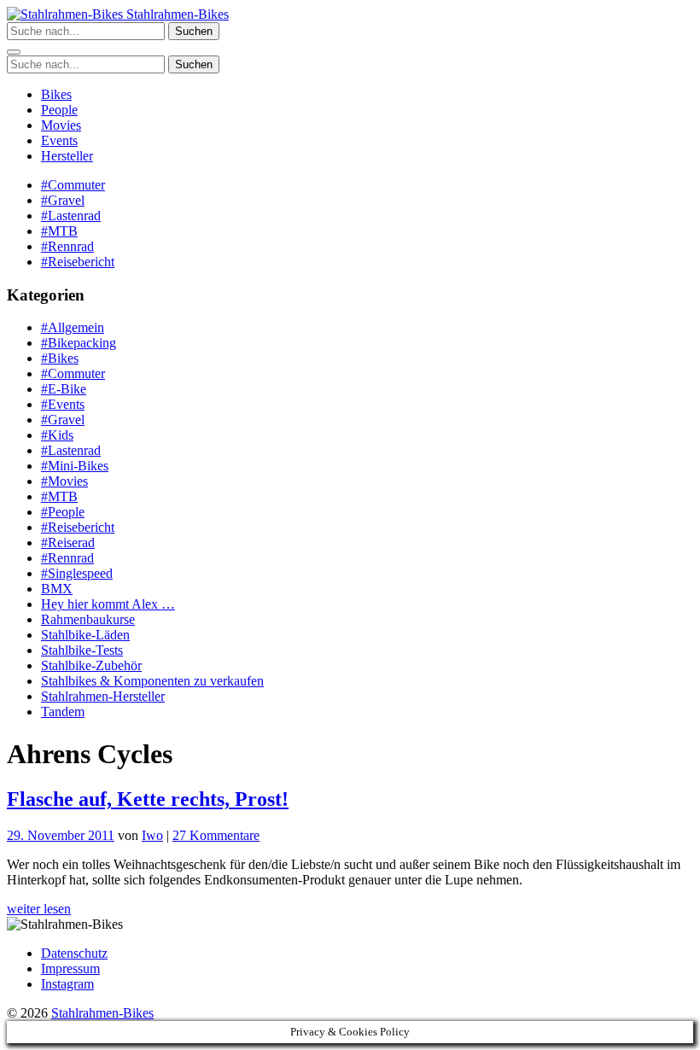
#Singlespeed (77, 573)
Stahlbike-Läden (85, 634)
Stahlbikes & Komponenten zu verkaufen (152, 681)
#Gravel (63, 200)
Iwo (152, 835)
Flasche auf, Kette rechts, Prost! (148, 799)
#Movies (64, 481)
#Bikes (60, 358)
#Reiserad (68, 542)
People (59, 109)
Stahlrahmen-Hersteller (103, 696)
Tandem (63, 711)
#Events (63, 404)
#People (63, 512)
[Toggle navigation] (13, 52)
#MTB (59, 231)
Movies (61, 125)
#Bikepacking (78, 342)
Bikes (56, 94)
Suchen (194, 31)
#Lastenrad (71, 215)
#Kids (57, 435)
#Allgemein (72, 327)
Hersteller (67, 156)
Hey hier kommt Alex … (108, 604)
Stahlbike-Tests (82, 650)
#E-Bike (63, 389)
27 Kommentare (216, 835)
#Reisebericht (77, 261)
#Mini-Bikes (74, 465)
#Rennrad (67, 246)
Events (59, 140)
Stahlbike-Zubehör (91, 665)
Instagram (67, 984)
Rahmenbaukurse (88, 619)
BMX (57, 588)
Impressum (70, 968)
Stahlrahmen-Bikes (176, 14)
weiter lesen (39, 908)
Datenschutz (74, 953)
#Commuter (73, 185)
